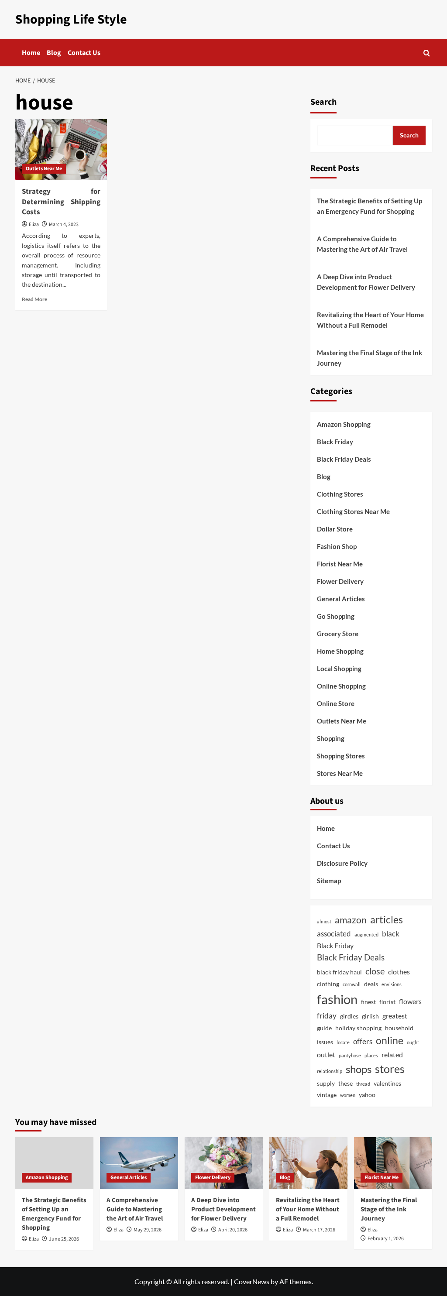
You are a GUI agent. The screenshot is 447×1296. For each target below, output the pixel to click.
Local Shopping (339, 668)
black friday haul (339, 972)
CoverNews (251, 1281)
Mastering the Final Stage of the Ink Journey (369, 358)
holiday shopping (358, 1028)
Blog (54, 53)
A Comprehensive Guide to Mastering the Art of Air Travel (362, 244)
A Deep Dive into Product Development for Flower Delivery (366, 282)
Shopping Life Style (71, 19)
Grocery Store (337, 634)
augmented (366, 934)
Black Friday (335, 442)
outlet (326, 1054)
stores (390, 1068)
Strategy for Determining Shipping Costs (61, 202)
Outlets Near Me (44, 168)
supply (326, 1083)
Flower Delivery (340, 581)
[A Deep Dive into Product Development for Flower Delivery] (224, 1163)
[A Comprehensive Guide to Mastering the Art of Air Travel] (139, 1163)
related (392, 1054)
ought (413, 1042)
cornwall (352, 984)
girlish (370, 1016)
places (371, 1055)
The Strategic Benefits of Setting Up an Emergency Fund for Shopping (369, 206)
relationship (329, 1071)
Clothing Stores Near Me (353, 511)
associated (334, 933)
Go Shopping (335, 616)
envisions (392, 984)
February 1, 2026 (386, 1238)
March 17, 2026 (319, 1230)
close (375, 971)
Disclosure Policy (342, 863)
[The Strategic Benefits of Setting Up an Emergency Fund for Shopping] (54, 1163)
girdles (349, 1016)
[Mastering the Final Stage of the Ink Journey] (393, 1163)
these (345, 1083)
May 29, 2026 (148, 1230)
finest (368, 1001)
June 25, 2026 (64, 1239)
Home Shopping (340, 651)
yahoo (367, 1094)
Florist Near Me (340, 564)
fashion (337, 999)
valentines (387, 1083)
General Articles (341, 599)
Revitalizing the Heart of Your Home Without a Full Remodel (370, 320)
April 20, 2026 (233, 1230)
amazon (351, 919)
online (389, 1040)
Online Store (335, 703)
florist (387, 1001)
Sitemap (329, 881)
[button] (426, 53)
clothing (328, 983)
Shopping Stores (341, 756)
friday (327, 1015)
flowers (410, 1001)
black (390, 933)
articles (386, 920)
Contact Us (84, 53)
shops (358, 1069)
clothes (399, 971)
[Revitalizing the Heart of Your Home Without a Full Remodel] (308, 1163)
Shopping (330, 738)
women (347, 1095)
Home (31, 53)
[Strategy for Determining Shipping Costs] (61, 149)
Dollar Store (335, 529)
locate (343, 1042)
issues (325, 1042)
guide (324, 1028)
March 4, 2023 (64, 224)
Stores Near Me (340, 773)
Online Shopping (341, 686)
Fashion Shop (337, 546)
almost (324, 921)
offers (362, 1041)
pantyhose (350, 1055)
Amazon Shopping (344, 424)
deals (371, 983)
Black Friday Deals (344, 459)
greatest (394, 1015)
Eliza (34, 224)
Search (323, 102)
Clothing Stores (340, 494)
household (399, 1028)
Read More (34, 299)
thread (363, 1084)
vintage (327, 1094)
